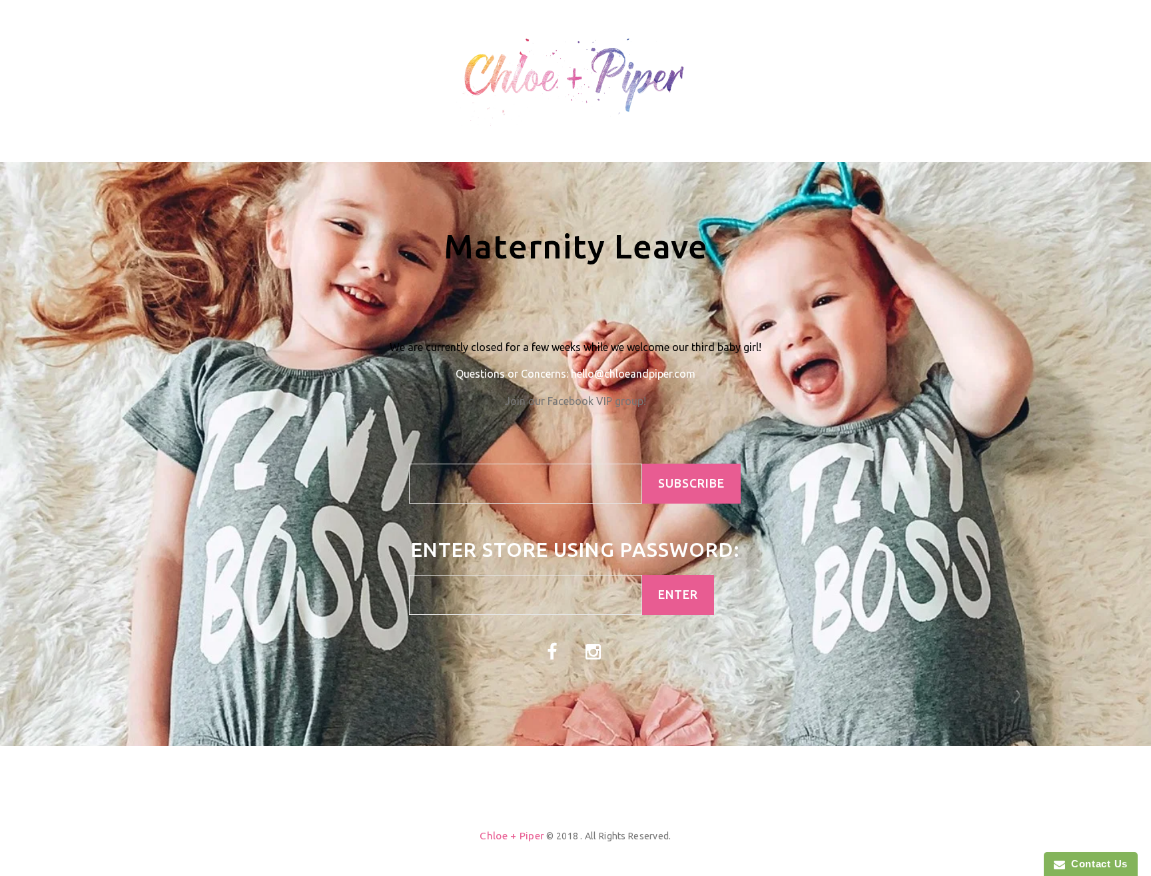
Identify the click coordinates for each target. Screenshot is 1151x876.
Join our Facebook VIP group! (575, 401)
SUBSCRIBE (691, 483)
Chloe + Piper (512, 835)
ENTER (678, 594)
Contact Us (1096, 863)
